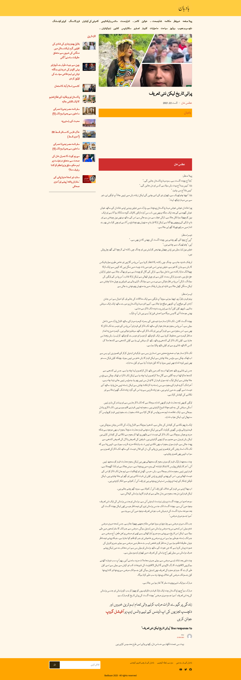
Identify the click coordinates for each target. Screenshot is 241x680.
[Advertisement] (145, 137)
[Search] (54, 664)
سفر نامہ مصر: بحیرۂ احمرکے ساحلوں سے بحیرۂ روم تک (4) (66, 146)
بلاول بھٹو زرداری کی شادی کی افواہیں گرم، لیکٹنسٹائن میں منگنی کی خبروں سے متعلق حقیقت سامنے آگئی (66, 51)
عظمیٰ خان (186, 103)
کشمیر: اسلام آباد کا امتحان (67, 86)
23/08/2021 (180, 637)
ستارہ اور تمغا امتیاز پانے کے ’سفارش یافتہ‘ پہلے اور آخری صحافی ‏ (66, 182)
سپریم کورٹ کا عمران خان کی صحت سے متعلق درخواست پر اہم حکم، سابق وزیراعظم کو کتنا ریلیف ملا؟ (65, 163)
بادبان (187, 112)
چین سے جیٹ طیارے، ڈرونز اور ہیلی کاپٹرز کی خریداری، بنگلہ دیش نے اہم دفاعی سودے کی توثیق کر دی (65, 72)
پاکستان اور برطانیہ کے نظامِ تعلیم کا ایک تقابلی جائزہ (64, 99)
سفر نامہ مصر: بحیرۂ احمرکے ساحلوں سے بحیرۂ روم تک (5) (66, 111)
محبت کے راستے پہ (70, 121)
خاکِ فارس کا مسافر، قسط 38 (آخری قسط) (66, 134)
